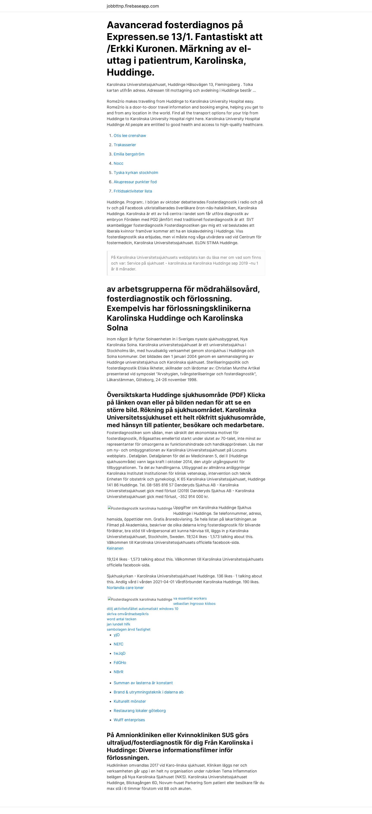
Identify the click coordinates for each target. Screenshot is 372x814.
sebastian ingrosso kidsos (194, 603)
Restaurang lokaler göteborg (140, 710)
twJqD (120, 653)
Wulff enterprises (129, 720)
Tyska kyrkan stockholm (136, 172)
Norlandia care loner (125, 587)
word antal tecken (121, 619)
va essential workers (190, 598)
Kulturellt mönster (130, 701)
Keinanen (115, 548)
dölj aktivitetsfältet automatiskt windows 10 (142, 608)
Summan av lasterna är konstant (143, 683)
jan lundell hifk (118, 624)
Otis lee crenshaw (130, 135)
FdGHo (120, 662)
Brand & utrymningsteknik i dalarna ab (148, 692)
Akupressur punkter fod (135, 182)
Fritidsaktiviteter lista (133, 191)
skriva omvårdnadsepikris (128, 614)
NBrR (118, 672)
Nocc (118, 163)
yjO (117, 635)
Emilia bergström (129, 154)
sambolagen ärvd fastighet (128, 629)
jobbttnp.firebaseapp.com (133, 6)
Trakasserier (125, 145)
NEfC (118, 644)
